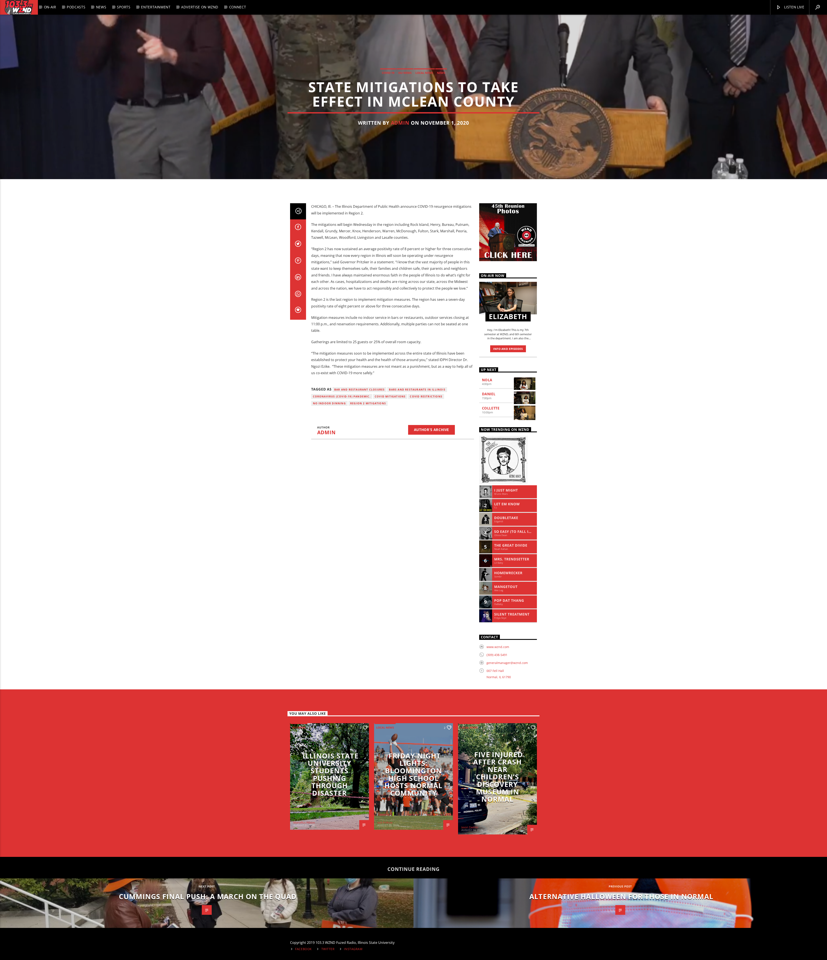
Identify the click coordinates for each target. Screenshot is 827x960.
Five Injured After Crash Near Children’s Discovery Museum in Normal (498, 777)
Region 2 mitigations (368, 403)
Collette (491, 408)
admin (400, 122)
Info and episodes (508, 349)
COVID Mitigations (390, 396)
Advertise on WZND (199, 7)
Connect (237, 7)
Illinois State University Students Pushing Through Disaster (331, 774)
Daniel (489, 394)
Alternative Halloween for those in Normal (621, 896)
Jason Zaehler (469, 827)
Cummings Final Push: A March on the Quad (208, 896)
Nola (487, 380)
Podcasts (76, 7)
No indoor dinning (329, 403)
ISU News (405, 73)
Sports (124, 7)
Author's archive (431, 429)
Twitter (328, 949)
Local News (424, 73)
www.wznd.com (498, 647)
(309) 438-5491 (497, 655)
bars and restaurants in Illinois (417, 389)
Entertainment (155, 7)
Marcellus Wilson (304, 822)
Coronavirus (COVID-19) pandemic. (341, 396)
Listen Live (793, 7)
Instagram (353, 949)
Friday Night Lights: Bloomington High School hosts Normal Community (413, 774)
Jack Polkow (384, 822)
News (101, 7)
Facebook (303, 949)
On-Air (50, 7)
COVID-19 (388, 73)
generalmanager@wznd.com (507, 663)
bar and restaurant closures (359, 389)
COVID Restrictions (426, 396)
